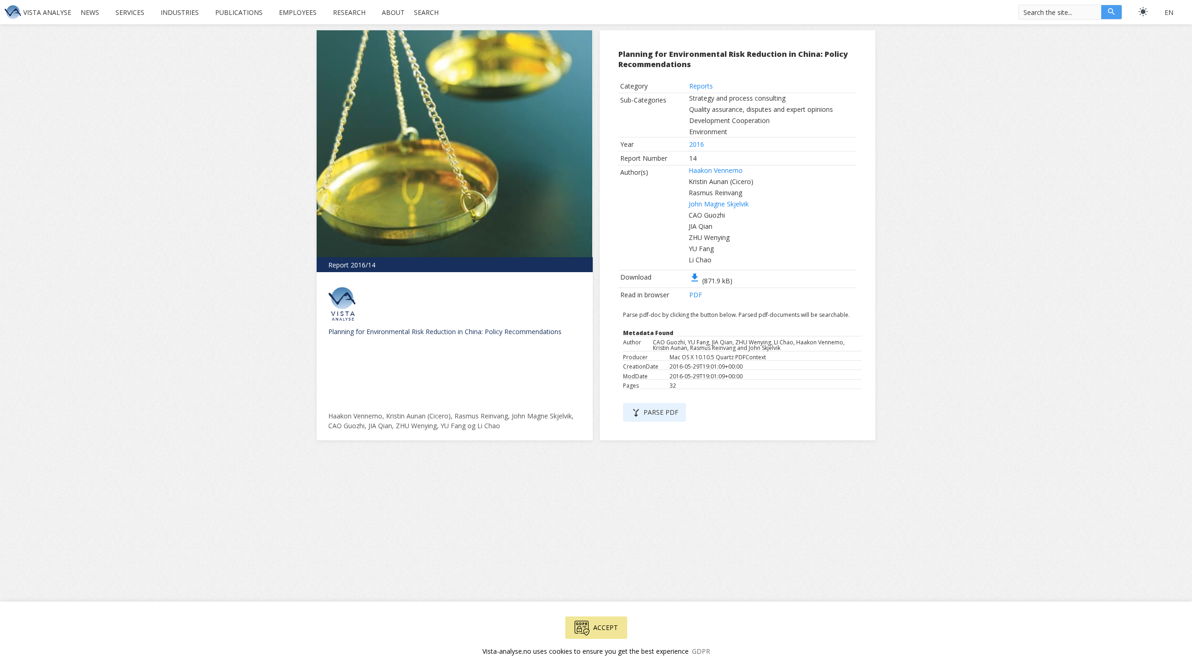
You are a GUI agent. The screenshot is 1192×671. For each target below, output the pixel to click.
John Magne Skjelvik (719, 203)
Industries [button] (180, 12)
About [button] (393, 12)
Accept (605, 627)
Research (349, 12)
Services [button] (129, 12)
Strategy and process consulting (737, 98)
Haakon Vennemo (716, 170)
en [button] (1169, 12)
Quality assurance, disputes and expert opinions (761, 109)
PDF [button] (695, 294)
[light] (1143, 11)
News (90, 12)
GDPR (701, 651)
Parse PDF (654, 412)
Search (426, 12)
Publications (239, 12)
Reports (701, 86)
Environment (708, 131)
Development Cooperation (729, 120)
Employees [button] (298, 12)
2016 (696, 144)
